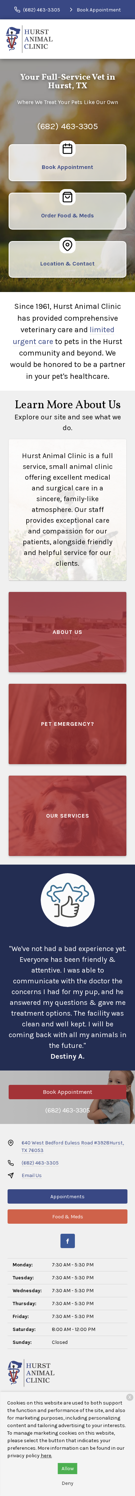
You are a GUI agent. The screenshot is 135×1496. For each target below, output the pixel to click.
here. (46, 1456)
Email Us (32, 1175)
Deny (67, 1483)
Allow (68, 1469)
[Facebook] (67, 1241)
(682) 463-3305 (67, 126)
